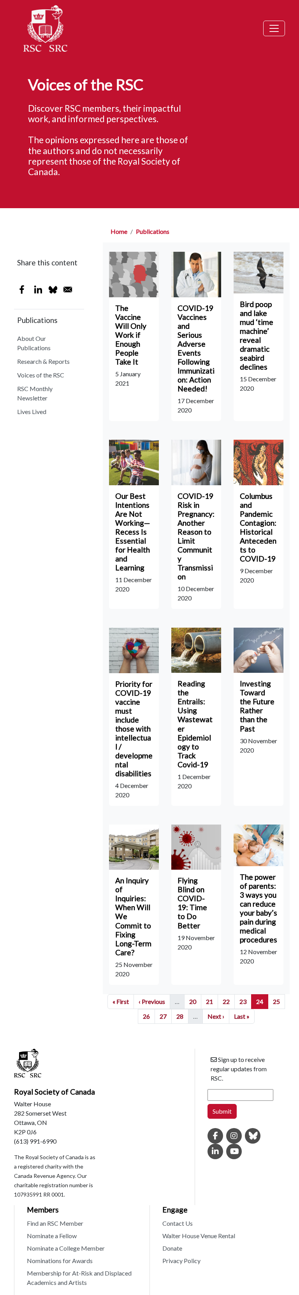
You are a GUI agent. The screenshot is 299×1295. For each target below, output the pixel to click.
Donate (172, 1248)
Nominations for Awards (60, 1260)
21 (212, 1001)
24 (262, 1001)
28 (182, 1016)
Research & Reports (43, 361)
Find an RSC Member (55, 1223)
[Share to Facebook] (22, 289)
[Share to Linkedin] (38, 290)
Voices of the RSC (40, 375)
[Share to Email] (68, 290)
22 (228, 1001)
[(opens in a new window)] (215, 1136)
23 (245, 1001)
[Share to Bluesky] (53, 289)
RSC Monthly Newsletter (35, 393)
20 (195, 1001)
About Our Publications (34, 343)
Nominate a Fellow (52, 1235)
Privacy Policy (181, 1260)
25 (279, 1001)
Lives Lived (31, 411)
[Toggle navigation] (274, 28)
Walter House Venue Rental (198, 1235)
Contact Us (177, 1223)
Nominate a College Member (66, 1248)
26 (148, 1016)
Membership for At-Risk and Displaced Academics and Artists (79, 1277)
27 (165, 1016)
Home (119, 231)
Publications (152, 231)
